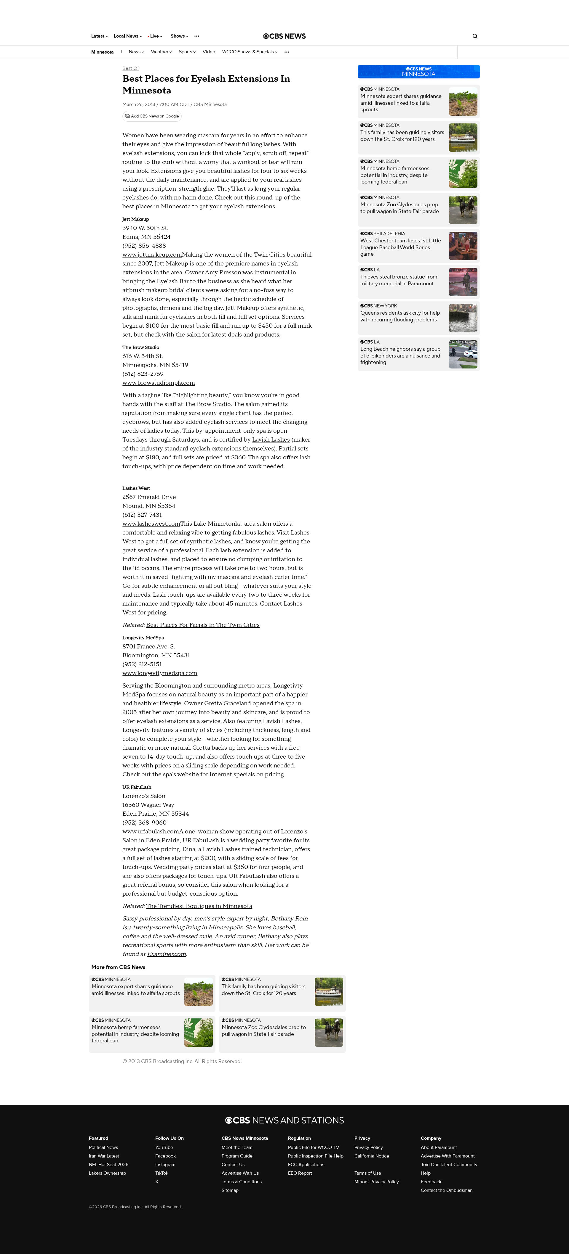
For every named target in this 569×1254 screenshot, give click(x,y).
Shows (178, 36)
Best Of (130, 68)
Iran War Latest (104, 1156)
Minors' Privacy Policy (376, 1181)
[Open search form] (475, 36)
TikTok (161, 1173)
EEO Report (300, 1173)
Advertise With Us (240, 1173)
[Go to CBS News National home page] (284, 36)
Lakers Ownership (107, 1173)
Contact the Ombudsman (447, 1190)
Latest (98, 36)
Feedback (431, 1181)
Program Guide (237, 1156)
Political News (103, 1147)
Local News (127, 36)
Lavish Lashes (271, 440)
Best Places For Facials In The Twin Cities (203, 625)
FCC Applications (306, 1164)
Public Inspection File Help (315, 1156)
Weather (160, 52)
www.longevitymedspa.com (159, 673)
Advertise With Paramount (448, 1156)
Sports (186, 52)
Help (426, 1173)
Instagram (165, 1164)
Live (155, 36)
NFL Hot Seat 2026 (108, 1164)
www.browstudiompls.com (158, 383)
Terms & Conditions (242, 1181)
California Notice (371, 1156)
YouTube (164, 1147)
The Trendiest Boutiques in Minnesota (199, 906)
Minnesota (102, 52)
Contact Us (233, 1164)
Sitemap (230, 1190)
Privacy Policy (368, 1147)
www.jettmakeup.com (152, 255)
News (135, 52)
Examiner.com (166, 954)
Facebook (165, 1156)
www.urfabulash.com (150, 832)
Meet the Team (237, 1147)
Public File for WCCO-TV (313, 1147)
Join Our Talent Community (449, 1164)
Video (209, 52)
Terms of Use (367, 1173)
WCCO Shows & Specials (248, 52)
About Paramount (439, 1147)
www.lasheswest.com (151, 524)
